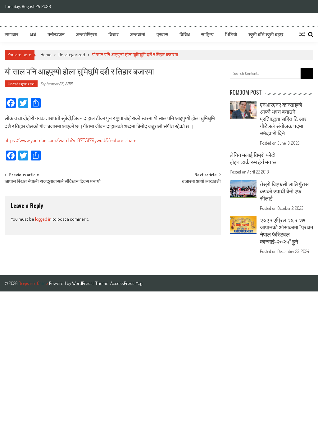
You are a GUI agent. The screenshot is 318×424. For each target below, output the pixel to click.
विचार (113, 34)
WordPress (82, 283)
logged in (43, 219)
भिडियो (231, 34)
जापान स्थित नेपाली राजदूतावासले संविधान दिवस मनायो (53, 181)
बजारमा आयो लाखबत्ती (201, 181)
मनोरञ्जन (56, 34)
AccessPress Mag (126, 283)
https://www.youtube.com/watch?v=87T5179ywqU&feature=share (71, 140)
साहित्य (207, 34)
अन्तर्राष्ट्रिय (86, 34)
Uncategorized (71, 54)
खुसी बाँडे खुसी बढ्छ (265, 34)
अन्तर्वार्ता (137, 34)
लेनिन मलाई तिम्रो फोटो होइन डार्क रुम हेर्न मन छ (253, 158)
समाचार (11, 34)
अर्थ (33, 34)
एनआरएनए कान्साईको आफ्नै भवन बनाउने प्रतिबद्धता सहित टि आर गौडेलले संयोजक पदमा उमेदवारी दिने (283, 119)
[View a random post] (302, 34)
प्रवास (162, 34)
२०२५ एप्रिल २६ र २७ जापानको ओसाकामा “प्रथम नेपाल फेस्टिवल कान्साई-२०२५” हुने (286, 231)
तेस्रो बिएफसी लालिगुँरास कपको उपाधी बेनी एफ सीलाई (284, 191)
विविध (184, 34)
